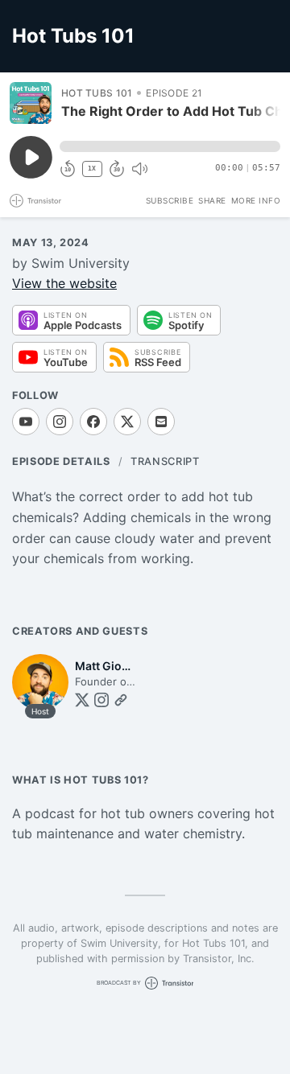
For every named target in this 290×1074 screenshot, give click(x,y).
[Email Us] (161, 421)
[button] (170, 146)
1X (92, 168)
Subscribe (170, 200)
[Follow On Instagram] (59, 421)
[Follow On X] (127, 421)
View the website (64, 283)
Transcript (164, 461)
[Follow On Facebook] (93, 421)
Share (212, 200)
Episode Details (61, 461)
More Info (256, 200)
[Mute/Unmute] (139, 169)
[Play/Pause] (31, 103)
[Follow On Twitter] (82, 700)
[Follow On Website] (121, 700)
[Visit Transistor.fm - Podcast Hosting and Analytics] (35, 201)
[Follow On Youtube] (25, 421)
